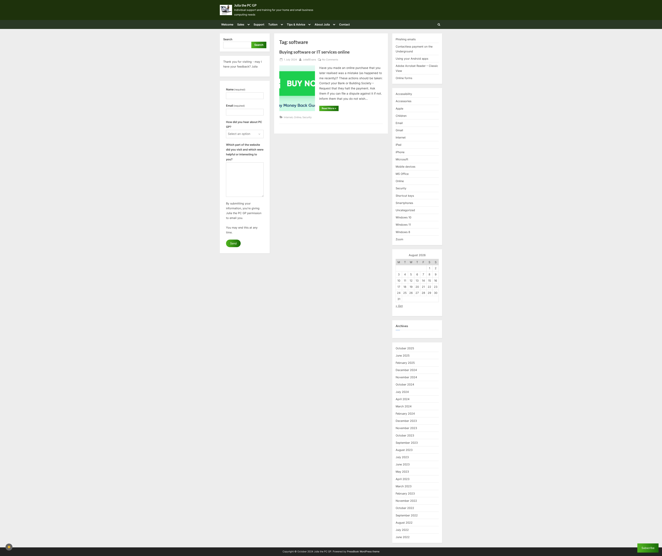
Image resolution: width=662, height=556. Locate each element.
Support (259, 24)
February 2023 (405, 493)
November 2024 (406, 377)
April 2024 (402, 399)
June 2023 (403, 464)
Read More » (330, 109)
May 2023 (402, 471)
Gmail (399, 130)
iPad (398, 144)
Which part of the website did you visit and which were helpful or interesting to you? (244, 152)
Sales (240, 24)
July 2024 (402, 392)
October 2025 (405, 348)
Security (307, 117)
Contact (344, 24)
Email (235, 105)
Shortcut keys (405, 195)
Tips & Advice (296, 24)
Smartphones (404, 203)
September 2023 (407, 442)
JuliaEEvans (309, 59)
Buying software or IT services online (314, 51)
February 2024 (405, 413)
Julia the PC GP (245, 5)
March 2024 (404, 406)
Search (227, 39)
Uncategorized (405, 210)
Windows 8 (403, 232)
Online (297, 117)
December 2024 (406, 370)
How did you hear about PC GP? (244, 124)
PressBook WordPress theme (363, 551)
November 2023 (406, 428)
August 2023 (404, 450)
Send (233, 243)
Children (401, 115)
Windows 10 (403, 217)
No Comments (330, 60)
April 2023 (402, 479)
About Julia (322, 24)
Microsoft (402, 159)
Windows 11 (403, 224)
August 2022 (404, 522)
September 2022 (407, 515)
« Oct (399, 306)
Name (235, 89)
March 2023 (404, 486)
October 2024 (405, 384)
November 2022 (406, 500)
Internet (288, 117)
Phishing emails (406, 39)
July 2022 (402, 530)
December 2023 (406, 421)
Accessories (403, 101)
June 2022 (403, 537)
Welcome (227, 24)
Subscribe (647, 548)
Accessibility (404, 94)
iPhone (400, 152)
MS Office (402, 174)
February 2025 (405, 362)
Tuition (273, 24)
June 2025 (403, 355)
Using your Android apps (412, 58)
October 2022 (405, 508)
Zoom (399, 239)
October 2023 (405, 435)
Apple (399, 108)
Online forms (404, 78)
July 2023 (402, 457)
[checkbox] (9, 547)
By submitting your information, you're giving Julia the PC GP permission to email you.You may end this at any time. (243, 218)
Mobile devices (405, 166)
